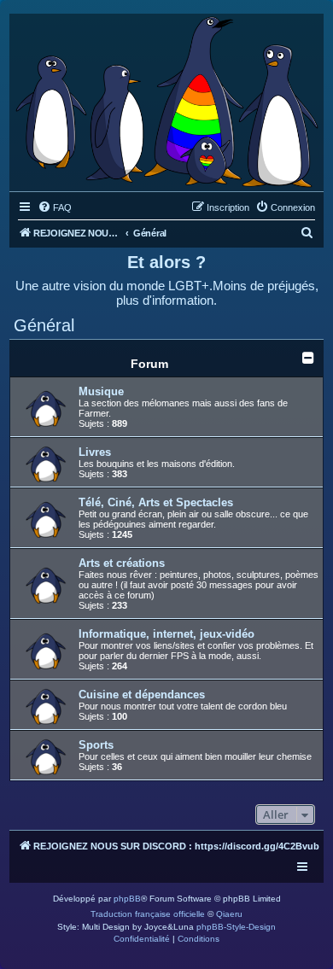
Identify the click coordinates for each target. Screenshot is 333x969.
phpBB (127, 898)
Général (44, 325)
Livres (95, 452)
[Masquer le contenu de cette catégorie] (308, 358)
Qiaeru (229, 914)
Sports (96, 744)
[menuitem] (55, 207)
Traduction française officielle (148, 914)
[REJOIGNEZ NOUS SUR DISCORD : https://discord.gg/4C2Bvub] (166, 98)
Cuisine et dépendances (142, 694)
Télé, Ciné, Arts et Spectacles (156, 502)
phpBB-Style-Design (236, 926)
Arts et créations (122, 563)
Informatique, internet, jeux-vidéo (166, 634)
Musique (101, 391)
